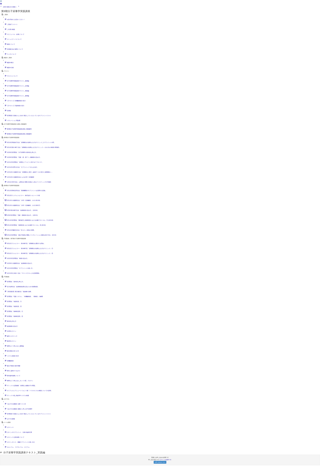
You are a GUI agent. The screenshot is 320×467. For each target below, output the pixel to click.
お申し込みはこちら (160, 462)
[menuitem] (1, 4)
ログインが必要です (165, 459)
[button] (1, 1)
